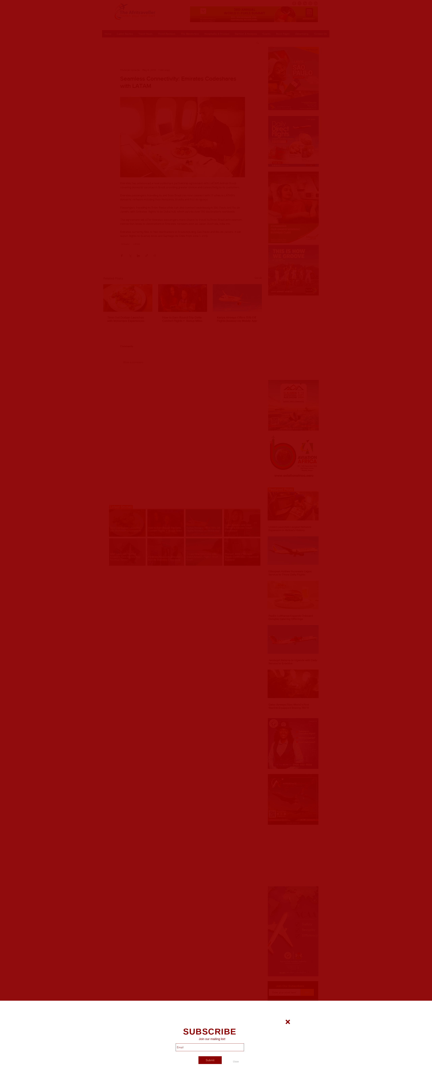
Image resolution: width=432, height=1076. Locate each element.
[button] (236, 1061)
